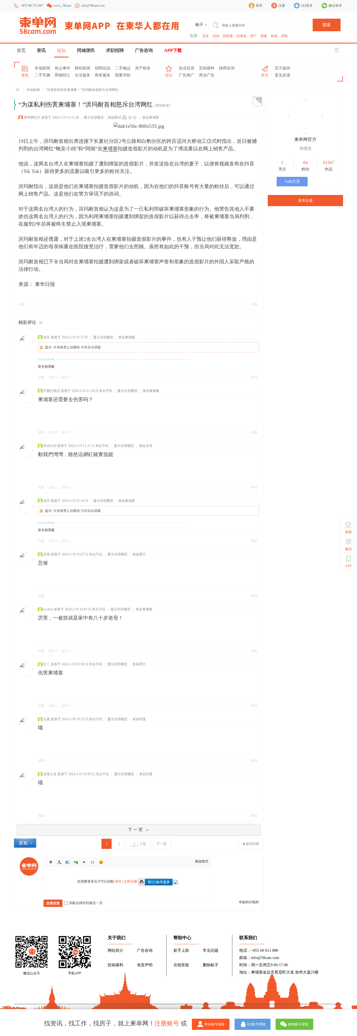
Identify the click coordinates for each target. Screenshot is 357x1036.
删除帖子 (210, 965)
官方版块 (282, 68)
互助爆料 (206, 68)
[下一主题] (135, 117)
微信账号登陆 (298, 1024)
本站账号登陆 (214, 1024)
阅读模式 (114, 117)
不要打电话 (51, 391)
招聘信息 (102, 68)
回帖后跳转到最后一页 (86, 903)
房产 (253, 36)
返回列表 (252, 844)
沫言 (46, 337)
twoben (48, 609)
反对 (65, 377)
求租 (284, 36)
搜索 (326, 25)
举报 (254, 304)
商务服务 (102, 75)
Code (92, 862)
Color (59, 862)
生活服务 (82, 75)
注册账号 (167, 1023)
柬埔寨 (110, 148)
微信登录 (335, 6)
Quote (84, 862)
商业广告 (206, 75)
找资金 (242, 36)
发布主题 (305, 200)
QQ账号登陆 (256, 1024)
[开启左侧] (15, 105)
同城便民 (86, 50)
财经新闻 (82, 68)
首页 (21, 50)
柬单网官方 (32, 117)
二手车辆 (42, 75)
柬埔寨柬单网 (17, 90)
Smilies (101, 862)
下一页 (161, 844)
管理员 (305, 148)
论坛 (61, 50)
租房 (274, 36)
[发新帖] (25, 843)
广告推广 (186, 75)
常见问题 (210, 950)
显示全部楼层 (94, 117)
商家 (263, 36)
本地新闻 (42, 68)
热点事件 (62, 68)
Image (67, 862)
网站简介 (115, 950)
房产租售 (143, 68)
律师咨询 (227, 68)
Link (76, 862)
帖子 (199, 25)
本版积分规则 (249, 902)
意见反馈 (282, 75)
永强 (46, 554)
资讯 (41, 50)
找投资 (228, 36)
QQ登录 (307, 6)
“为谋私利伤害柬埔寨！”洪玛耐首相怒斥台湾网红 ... (83, 90)
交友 (205, 36)
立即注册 (130, 881)
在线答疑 (181, 965)
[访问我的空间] (305, 132)
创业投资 (186, 68)
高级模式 (201, 861)
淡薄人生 (50, 774)
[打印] (124, 117)
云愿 (46, 719)
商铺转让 (62, 75)
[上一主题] (129, 117)
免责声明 (145, 965)
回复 (21, 304)
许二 (46, 664)
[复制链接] (162, 105)
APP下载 (173, 50)
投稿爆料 (115, 965)
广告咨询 (144, 50)
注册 (281, 6)
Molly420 (49, 446)
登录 (259, 6)
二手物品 (123, 68)
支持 (52, 377)
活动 (216, 36)
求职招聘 (115, 50)
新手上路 (181, 950)
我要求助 (123, 75)
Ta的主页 (292, 181)
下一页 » (139, 830)
